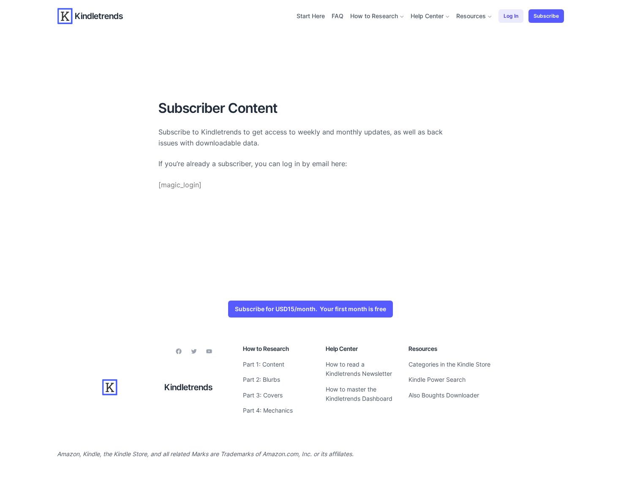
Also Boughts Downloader (444, 395)
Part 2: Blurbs (261, 379)
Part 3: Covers (263, 395)
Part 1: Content (263, 364)
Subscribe (546, 16)
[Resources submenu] (490, 16)
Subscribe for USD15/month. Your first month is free (310, 308)
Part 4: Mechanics (268, 410)
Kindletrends (99, 16)
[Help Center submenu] (447, 16)
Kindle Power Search (437, 379)
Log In (511, 16)
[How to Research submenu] (402, 16)
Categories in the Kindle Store (449, 364)
